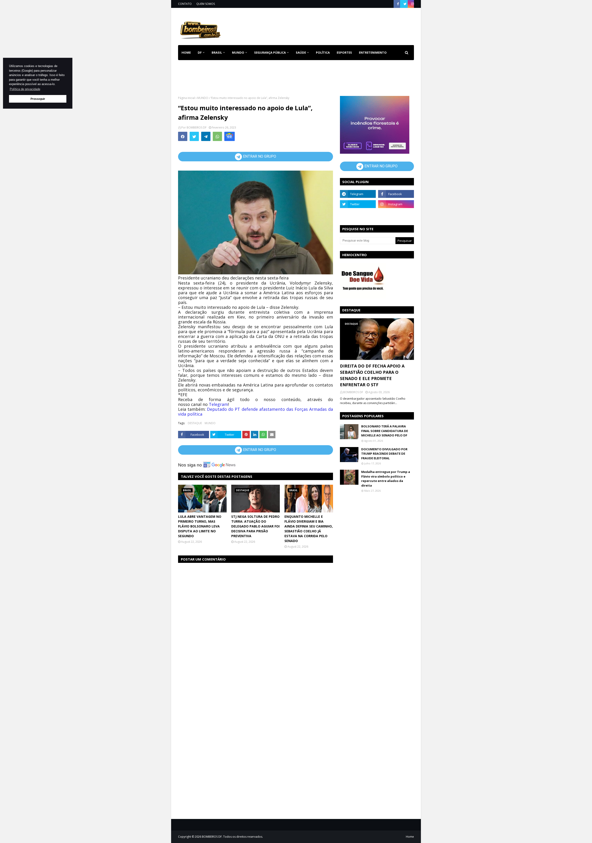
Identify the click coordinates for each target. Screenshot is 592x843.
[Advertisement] (330, 25)
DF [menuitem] (200, 52)
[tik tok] (396, 214)
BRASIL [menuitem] (217, 52)
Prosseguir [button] (38, 98)
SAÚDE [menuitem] (301, 52)
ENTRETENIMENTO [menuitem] (373, 52)
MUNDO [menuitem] (238, 52)
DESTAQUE (195, 423)
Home (410, 837)
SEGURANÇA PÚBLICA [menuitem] (270, 52)
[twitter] (405, 4)
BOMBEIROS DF (197, 127)
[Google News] (229, 136)
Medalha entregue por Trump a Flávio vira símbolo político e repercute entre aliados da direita (385, 478)
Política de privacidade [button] (25, 89)
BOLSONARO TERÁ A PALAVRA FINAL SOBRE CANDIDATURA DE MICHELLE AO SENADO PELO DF (384, 430)
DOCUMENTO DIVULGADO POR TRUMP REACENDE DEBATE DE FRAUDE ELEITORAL (384, 453)
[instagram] (412, 4)
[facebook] (398, 4)
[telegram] (358, 194)
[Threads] (358, 214)
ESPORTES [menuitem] (344, 52)
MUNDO (202, 98)
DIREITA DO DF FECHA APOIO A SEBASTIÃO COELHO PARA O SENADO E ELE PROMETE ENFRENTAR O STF (372, 375)
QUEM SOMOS (205, 4)
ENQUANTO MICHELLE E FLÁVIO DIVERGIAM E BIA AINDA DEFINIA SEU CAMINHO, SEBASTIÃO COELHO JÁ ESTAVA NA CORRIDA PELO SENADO (308, 528)
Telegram (218, 404)
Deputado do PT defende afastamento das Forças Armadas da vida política (255, 411)
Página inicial (186, 98)
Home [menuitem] (186, 52)
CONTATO (185, 4)
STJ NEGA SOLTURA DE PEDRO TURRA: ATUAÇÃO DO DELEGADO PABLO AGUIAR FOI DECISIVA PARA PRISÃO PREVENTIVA (255, 526)
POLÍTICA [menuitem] (323, 52)
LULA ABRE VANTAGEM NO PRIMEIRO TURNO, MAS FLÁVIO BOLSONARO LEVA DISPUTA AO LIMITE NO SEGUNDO (199, 526)
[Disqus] (255, 625)
